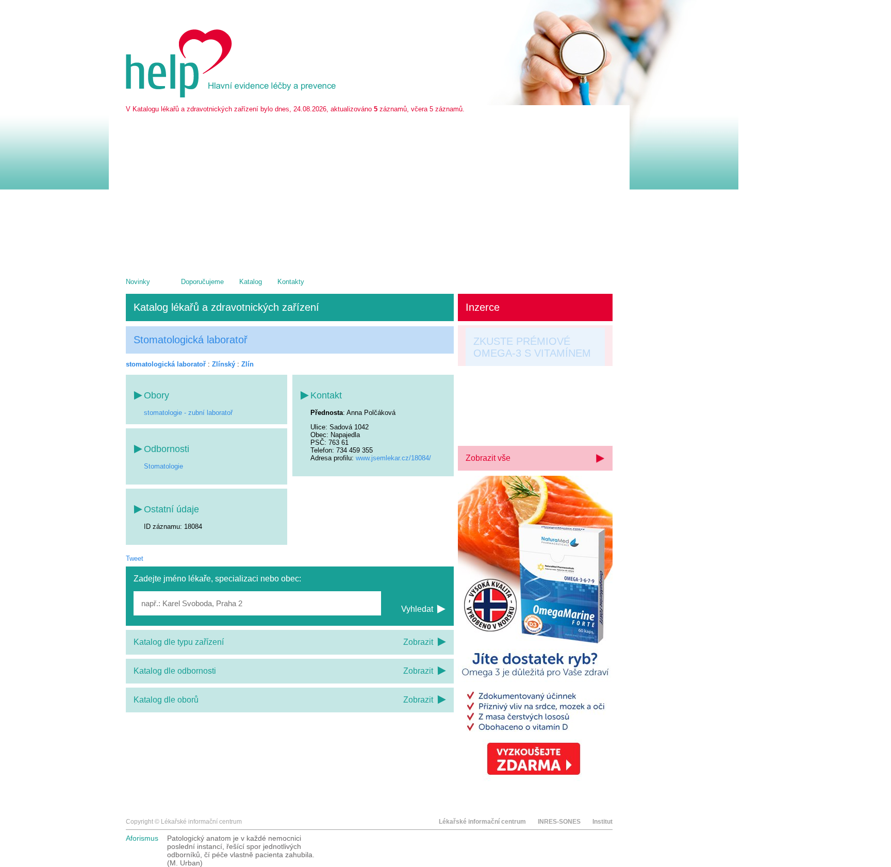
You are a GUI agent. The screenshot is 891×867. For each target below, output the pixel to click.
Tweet (134, 558)
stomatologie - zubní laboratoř (188, 412)
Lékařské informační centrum (482, 821)
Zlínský (223, 364)
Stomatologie (163, 466)
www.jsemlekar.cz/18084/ (393, 458)
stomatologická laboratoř (166, 364)
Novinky (138, 282)
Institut (602, 821)
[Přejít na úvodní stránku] (232, 95)
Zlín (247, 364)
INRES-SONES (559, 821)
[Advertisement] (369, 190)
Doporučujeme (202, 282)
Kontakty (290, 282)
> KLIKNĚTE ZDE (514, 423)
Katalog (250, 282)
